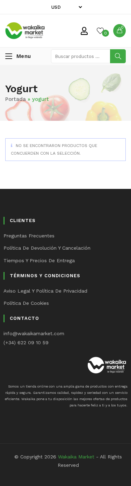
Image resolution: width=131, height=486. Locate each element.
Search (118, 56)
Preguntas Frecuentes (28, 235)
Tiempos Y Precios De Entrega (39, 260)
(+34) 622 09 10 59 (26, 342)
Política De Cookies (26, 303)
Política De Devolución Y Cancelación (46, 248)
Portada (15, 99)
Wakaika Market (76, 456)
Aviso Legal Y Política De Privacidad (45, 291)
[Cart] (119, 30)
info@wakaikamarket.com (33, 333)
